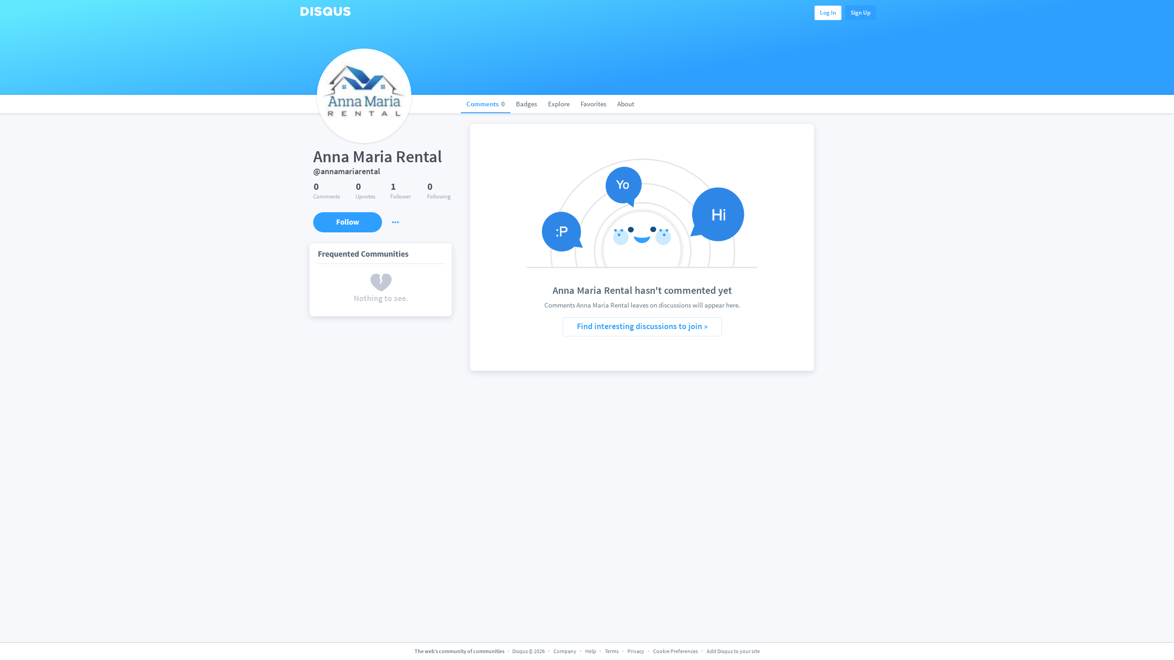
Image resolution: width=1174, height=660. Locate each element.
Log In (828, 12)
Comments (485, 103)
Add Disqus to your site (733, 651)
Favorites (593, 103)
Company (565, 651)
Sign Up (860, 12)
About (625, 103)
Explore (559, 103)
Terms (612, 651)
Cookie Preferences (676, 651)
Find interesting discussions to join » (642, 326)
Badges (526, 103)
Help (590, 651)
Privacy (635, 651)
